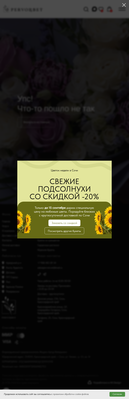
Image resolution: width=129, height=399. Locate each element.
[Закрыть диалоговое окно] (124, 5)
